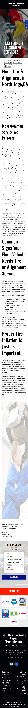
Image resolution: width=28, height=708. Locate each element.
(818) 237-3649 (13, 645)
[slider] (14, 547)
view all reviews (14, 577)
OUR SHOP (5, 675)
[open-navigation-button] (3, 4)
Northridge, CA (10, 556)
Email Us (23, 693)
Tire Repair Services (7, 536)
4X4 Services (5, 532)
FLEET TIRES (7, 67)
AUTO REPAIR (6, 677)
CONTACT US (6, 686)
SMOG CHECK (6, 680)
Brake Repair (5, 534)
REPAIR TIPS (6, 683)
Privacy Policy (15, 706)
